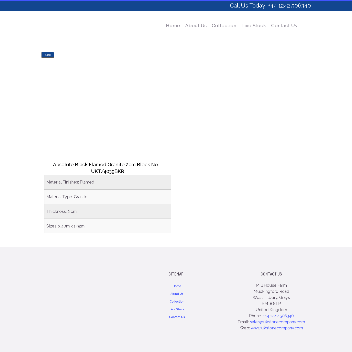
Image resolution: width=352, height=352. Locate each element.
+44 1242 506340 (278, 315)
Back (48, 54)
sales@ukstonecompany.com (277, 321)
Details (107, 108)
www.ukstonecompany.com (277, 328)
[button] (304, 25)
